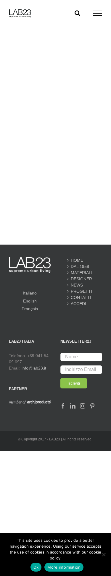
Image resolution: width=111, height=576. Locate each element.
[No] (104, 554)
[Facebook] (63, 406)
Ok (36, 567)
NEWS (77, 285)
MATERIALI (81, 272)
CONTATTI (81, 297)
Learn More (55, 170)
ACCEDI (78, 303)
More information (64, 567)
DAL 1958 (80, 266)
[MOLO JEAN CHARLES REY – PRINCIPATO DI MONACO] (55, 73)
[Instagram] (82, 406)
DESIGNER (81, 278)
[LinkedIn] (72, 406)
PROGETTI (81, 291)
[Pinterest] (92, 406)
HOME (77, 260)
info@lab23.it (34, 368)
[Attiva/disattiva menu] (98, 13)
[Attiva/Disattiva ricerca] (77, 13)
